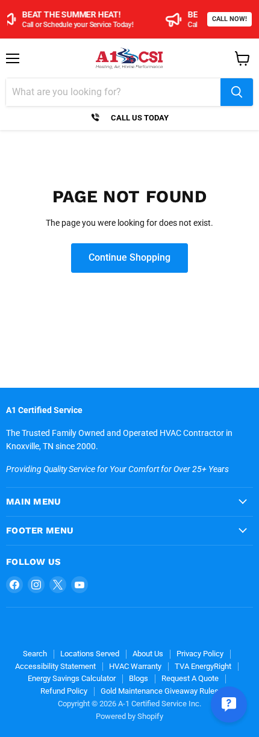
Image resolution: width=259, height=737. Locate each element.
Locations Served (89, 653)
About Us (148, 653)
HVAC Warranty (135, 666)
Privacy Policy (199, 653)
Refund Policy (63, 690)
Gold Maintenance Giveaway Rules (160, 690)
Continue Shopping (129, 257)
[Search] (236, 92)
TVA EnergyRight (203, 666)
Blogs (138, 678)
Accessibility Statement (55, 666)
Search (35, 653)
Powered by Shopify (129, 716)
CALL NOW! (229, 19)
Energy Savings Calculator (72, 678)
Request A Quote (190, 678)
